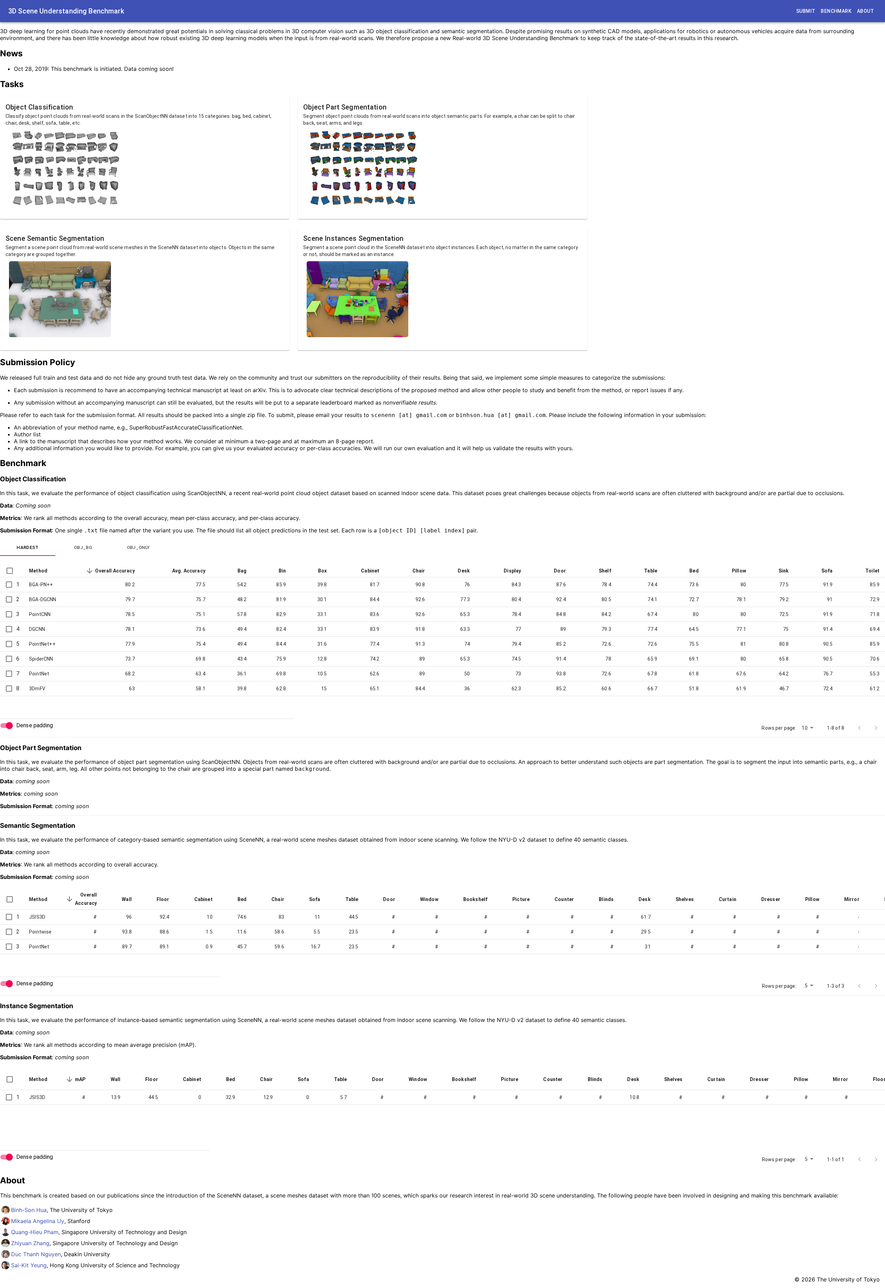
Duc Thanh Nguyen (36, 1254)
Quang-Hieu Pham (34, 1232)
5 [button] (806, 985)
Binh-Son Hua (29, 1209)
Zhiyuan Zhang (30, 1243)
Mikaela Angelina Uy (37, 1221)
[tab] (27, 547)
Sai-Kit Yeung (29, 1265)
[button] (43, 571)
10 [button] (804, 728)
